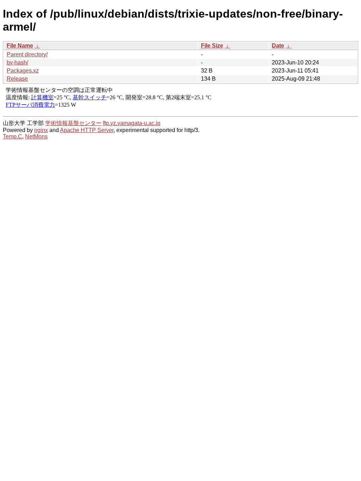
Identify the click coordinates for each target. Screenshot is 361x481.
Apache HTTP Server (87, 130)
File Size (212, 46)
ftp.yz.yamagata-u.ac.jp (131, 123)
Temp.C (12, 136)
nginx (41, 130)
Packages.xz (23, 71)
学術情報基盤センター (73, 123)
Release (17, 79)
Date (278, 46)
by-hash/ (17, 62)
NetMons (36, 136)
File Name (20, 46)
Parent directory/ (27, 54)
